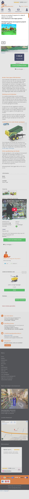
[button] (3, 42)
